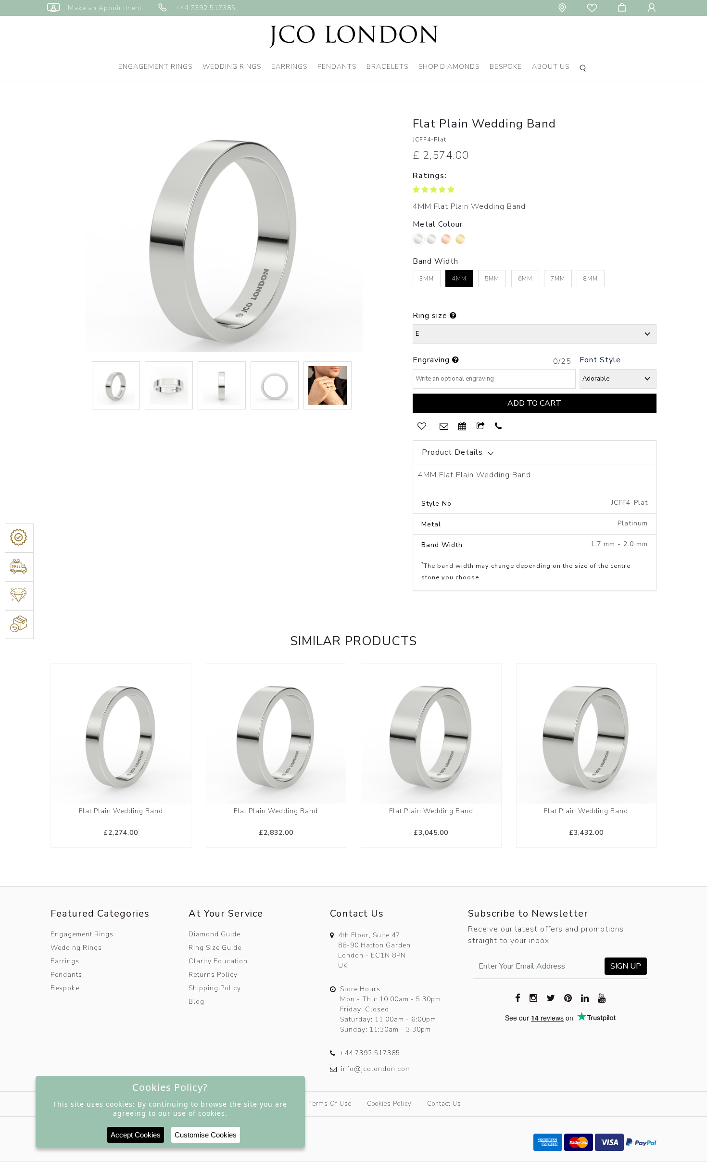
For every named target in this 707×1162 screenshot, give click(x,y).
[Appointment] (463, 426)
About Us (550, 66)
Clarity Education (218, 961)
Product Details (452, 452)
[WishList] (422, 426)
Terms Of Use (330, 1103)
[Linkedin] (585, 997)
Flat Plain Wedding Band (121, 811)
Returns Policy (213, 974)
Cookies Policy (389, 1103)
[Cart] (624, 8)
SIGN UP (625, 966)
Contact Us (444, 1103)
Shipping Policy (215, 988)
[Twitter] (551, 997)
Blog (196, 1001)
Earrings (289, 66)
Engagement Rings (155, 66)
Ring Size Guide (215, 947)
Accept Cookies (136, 1135)
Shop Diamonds (449, 66)
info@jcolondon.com (376, 1068)
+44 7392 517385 (370, 1053)
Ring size (431, 315)
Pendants (336, 66)
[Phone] (498, 426)
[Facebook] (518, 997)
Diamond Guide (214, 934)
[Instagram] (534, 997)
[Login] (654, 8)
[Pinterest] (568, 997)
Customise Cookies (206, 1135)
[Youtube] (602, 997)
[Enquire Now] (444, 426)
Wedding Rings (231, 66)
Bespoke (506, 66)
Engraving (432, 360)
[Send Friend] (481, 426)
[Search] (584, 69)
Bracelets (387, 66)
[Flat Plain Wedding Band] (121, 733)
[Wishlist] (594, 8)
